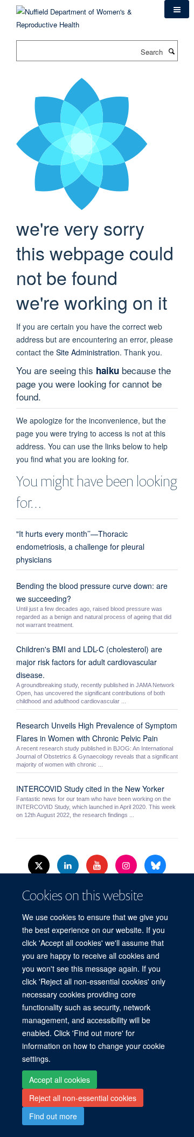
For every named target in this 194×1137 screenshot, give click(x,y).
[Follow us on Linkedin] (69, 866)
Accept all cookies (59, 1079)
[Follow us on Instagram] (127, 866)
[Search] (171, 51)
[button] (176, 9)
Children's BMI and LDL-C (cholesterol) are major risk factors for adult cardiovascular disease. (89, 662)
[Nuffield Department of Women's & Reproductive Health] (82, 14)
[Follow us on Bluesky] (155, 866)
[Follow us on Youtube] (98, 866)
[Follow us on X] (40, 866)
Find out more (53, 1116)
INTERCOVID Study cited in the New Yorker (90, 788)
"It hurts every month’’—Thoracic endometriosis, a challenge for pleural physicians (80, 546)
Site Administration (88, 352)
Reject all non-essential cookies (82, 1097)
